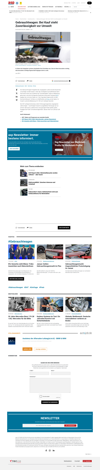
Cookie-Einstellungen (87, 466)
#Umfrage (34, 287)
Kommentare (21, 81)
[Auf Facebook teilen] (16, 89)
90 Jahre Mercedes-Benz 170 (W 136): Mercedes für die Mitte (21, 317)
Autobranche (31, 19)
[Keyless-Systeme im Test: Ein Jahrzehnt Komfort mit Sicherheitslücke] (50, 304)
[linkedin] (53, 450)
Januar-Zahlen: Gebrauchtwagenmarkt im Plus (49, 265)
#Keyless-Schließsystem (48, 313)
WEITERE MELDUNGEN (16, 279)
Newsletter (67, 3)
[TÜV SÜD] (16, 2)
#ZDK (15, 261)
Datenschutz (79, 466)
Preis (48, 99)
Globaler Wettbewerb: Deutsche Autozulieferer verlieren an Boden (77, 318)
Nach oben (88, 454)
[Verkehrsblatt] (20, 2)
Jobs (78, 3)
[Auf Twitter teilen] (16, 93)
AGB (74, 466)
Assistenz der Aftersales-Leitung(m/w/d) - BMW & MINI (44, 338)
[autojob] (86, 333)
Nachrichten (22, 6)
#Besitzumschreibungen (48, 261)
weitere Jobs (27, 349)
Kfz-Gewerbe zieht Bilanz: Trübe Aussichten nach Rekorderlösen (40, 121)
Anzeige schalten (41, 349)
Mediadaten (68, 461)
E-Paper (74, 3)
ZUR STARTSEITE (64, 227)
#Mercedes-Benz (18, 313)
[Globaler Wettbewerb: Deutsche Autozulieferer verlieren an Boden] (78, 304)
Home (17, 19)
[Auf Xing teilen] (16, 99)
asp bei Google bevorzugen (61, 81)
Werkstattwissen (47, 6)
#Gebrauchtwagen (20, 241)
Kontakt (83, 3)
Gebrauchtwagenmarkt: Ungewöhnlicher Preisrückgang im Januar (77, 266)
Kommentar (32, 376)
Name (52, 370)
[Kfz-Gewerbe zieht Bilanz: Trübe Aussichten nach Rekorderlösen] (21, 251)
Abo (89, 3)
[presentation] (91, 12)
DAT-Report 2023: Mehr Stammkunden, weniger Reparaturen (39, 119)
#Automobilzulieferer (76, 313)
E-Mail (31, 370)
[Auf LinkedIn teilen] (16, 96)
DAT (57, 95)
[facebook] (46, 450)
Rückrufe (67, 6)
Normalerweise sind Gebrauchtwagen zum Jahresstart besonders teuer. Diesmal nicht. (77, 271)
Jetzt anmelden (14, 148)
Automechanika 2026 (34, 6)
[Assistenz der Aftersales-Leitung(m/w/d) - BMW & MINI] (11, 340)
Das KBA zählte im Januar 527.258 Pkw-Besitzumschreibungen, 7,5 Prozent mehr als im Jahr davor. (49, 272)
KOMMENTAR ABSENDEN (50, 402)
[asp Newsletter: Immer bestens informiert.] (72, 144)
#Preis (41, 287)
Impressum (69, 466)
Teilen (30, 81)
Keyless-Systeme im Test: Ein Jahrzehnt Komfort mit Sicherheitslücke (48, 318)
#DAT (26, 287)
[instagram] (50, 450)
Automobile (58, 6)
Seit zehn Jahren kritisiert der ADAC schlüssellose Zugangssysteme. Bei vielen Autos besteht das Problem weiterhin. (49, 325)
